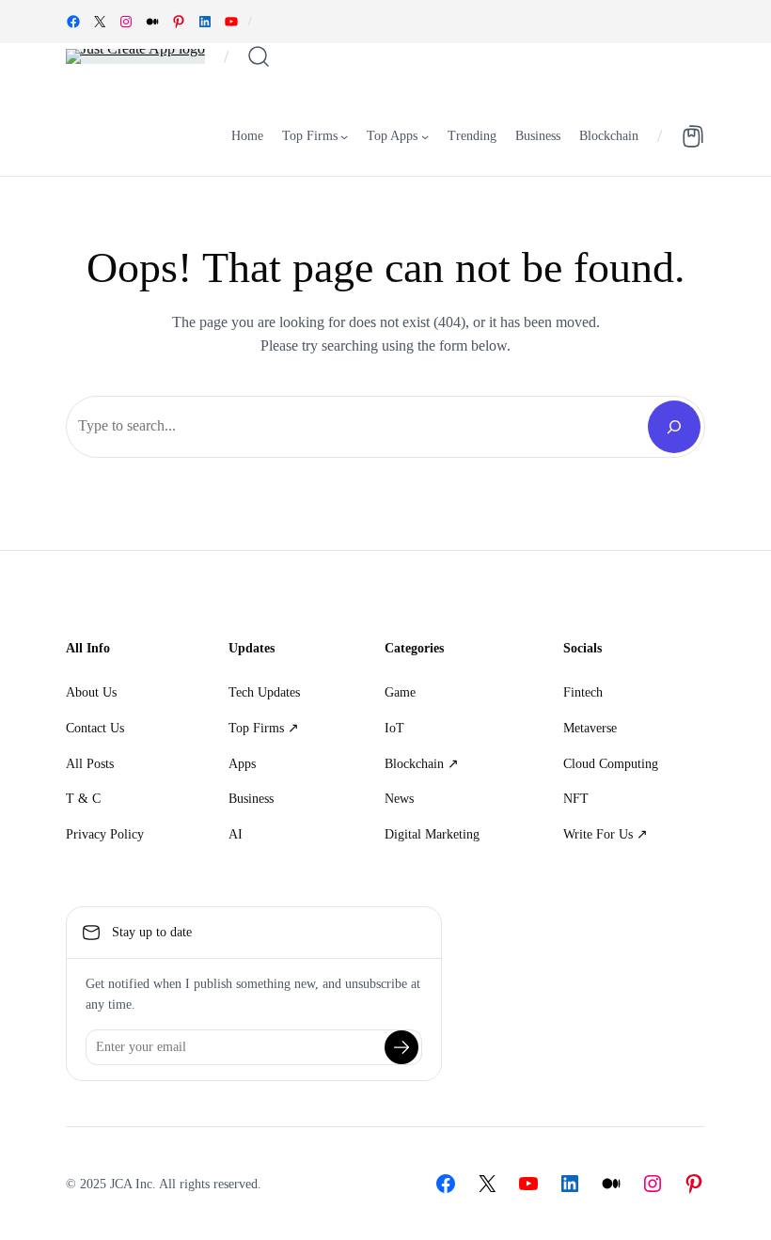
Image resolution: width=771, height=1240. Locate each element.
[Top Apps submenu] (425, 136)
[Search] (674, 426)
